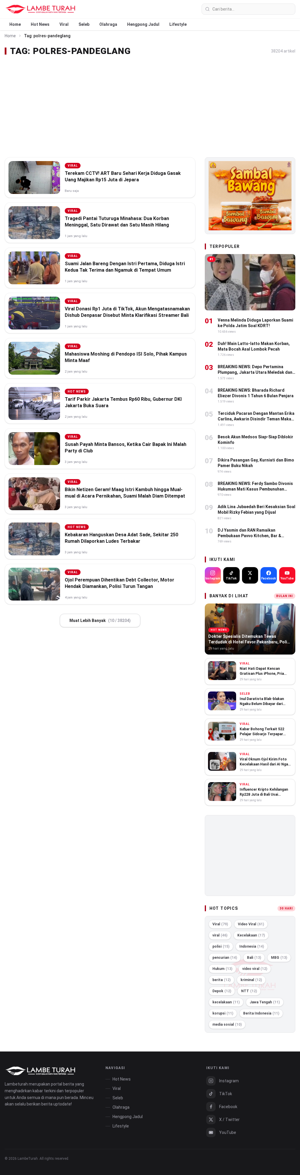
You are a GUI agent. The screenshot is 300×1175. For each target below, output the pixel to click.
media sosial (227, 1024)
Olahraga (108, 24)
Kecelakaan (251, 935)
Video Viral (251, 924)
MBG (279, 958)
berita (221, 980)
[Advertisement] (150, 107)
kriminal (251, 980)
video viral (254, 969)
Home (15, 24)
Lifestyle (178, 24)
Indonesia (251, 946)
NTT (249, 991)
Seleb (84, 24)
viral (219, 935)
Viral (64, 24)
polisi (220, 946)
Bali (254, 958)
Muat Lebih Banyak (100, 620)
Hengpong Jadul (143, 24)
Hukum (222, 969)
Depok (221, 991)
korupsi (222, 1013)
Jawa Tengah (265, 1002)
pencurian (224, 958)
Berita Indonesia (261, 1013)
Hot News (40, 24)
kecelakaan (226, 1002)
